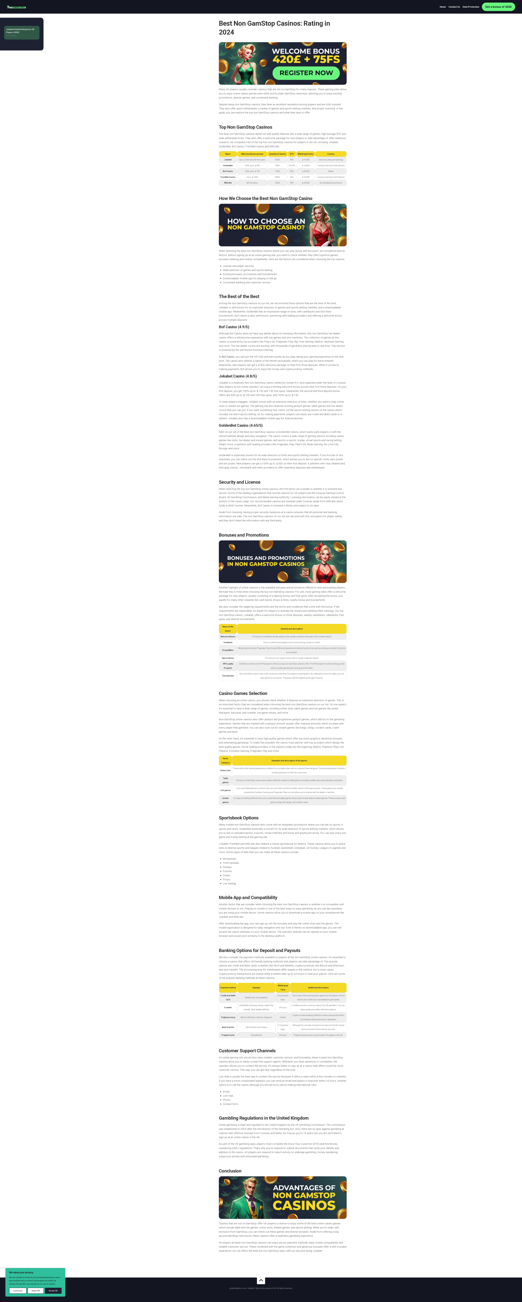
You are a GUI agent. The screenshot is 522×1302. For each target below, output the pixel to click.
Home (443, 7)
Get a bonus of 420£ (498, 6)
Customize (18, 1291)
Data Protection (471, 7)
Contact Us (454, 7)
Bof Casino (228, 356)
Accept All (53, 1291)
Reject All (36, 1291)
